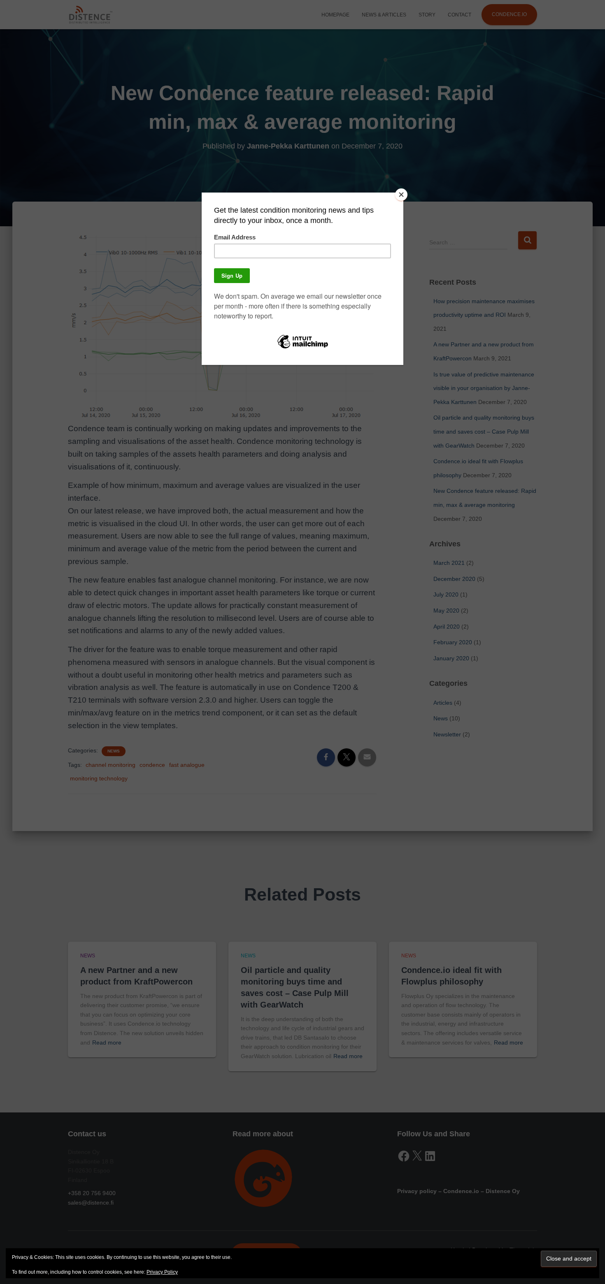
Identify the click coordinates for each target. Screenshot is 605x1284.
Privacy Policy (162, 1272)
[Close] (401, 194)
